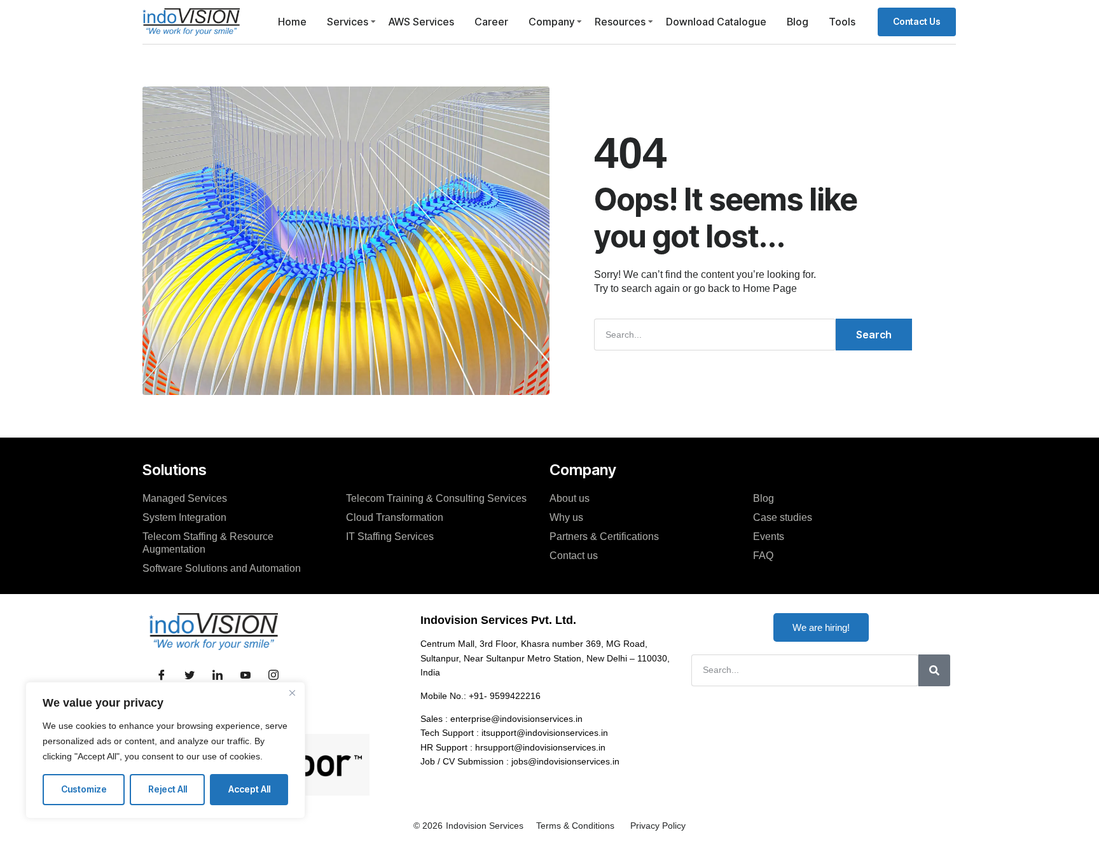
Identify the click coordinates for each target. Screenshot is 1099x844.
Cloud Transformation (394, 517)
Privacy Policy (658, 825)
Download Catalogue (716, 21)
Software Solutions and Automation (221, 568)
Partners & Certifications (604, 536)
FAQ (763, 555)
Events (768, 536)
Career (491, 21)
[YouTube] (245, 675)
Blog (797, 21)
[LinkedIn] (217, 675)
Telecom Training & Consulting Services (436, 498)
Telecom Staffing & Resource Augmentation (207, 543)
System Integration (184, 517)
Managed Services (184, 498)
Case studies (782, 517)
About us (570, 498)
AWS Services (421, 21)
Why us (566, 517)
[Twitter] (189, 675)
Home (292, 21)
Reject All (167, 789)
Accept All (249, 789)
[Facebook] (161, 675)
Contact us (574, 555)
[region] (165, 750)
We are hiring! (821, 627)
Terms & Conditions (575, 825)
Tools (842, 21)
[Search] (934, 670)
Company (551, 21)
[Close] (292, 692)
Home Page (770, 288)
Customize (84, 789)
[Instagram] (273, 675)
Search (874, 334)
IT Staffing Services (390, 536)
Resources (620, 21)
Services (347, 21)
